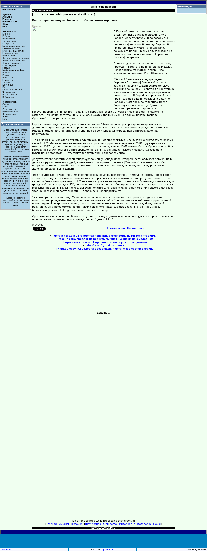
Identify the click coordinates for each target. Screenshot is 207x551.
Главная (51, 523)
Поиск (5, 106)
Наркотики (7, 80)
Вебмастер (8, 97)
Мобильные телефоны (13, 70)
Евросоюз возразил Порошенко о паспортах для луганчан (105, 242)
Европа (6, 19)
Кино (4, 87)
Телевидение (9, 41)
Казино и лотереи (11, 48)
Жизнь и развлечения (13, 60)
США (5, 24)
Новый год (7, 77)
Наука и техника (10, 53)
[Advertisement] (69, 282)
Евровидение (9, 38)
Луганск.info (108, 549)
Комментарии (116, 228)
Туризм (6, 82)
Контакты (6, 549)
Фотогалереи (9, 114)
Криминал (7, 85)
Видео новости (10, 111)
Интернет (125, 523)
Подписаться (135, 228)
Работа (6, 36)
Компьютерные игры (12, 89)
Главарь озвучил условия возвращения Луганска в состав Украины (105, 248)
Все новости (9, 9)
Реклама (6, 72)
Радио (5, 75)
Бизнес (6, 34)
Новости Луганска (12, 6)
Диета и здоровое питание (15, 58)
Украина (7, 17)
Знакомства (8, 92)
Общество (7, 104)
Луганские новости (12, 124)
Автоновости (9, 31)
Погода (6, 68)
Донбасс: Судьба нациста (105, 245)
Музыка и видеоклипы (13, 51)
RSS (4, 119)
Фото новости (9, 109)
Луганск (6, 14)
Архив (5, 116)
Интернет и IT (9, 43)
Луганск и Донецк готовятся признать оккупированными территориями (105, 235)
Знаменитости (9, 102)
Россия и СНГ (9, 21)
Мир (4, 26)
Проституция (9, 65)
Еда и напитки (9, 94)
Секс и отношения (11, 63)
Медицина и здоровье (13, 46)
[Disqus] (103, 364)
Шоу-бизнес (8, 55)
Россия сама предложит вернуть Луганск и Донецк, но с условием (105, 238)
